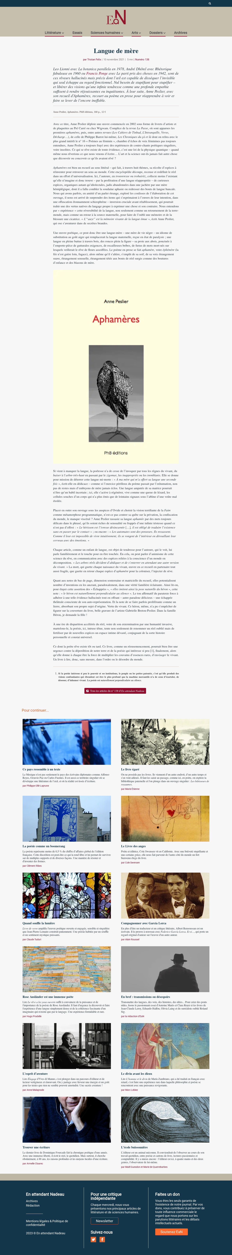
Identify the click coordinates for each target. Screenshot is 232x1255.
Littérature (53, 33)
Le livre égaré (130, 769)
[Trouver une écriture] (67, 1119)
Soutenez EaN (171, 1232)
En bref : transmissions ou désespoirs (145, 997)
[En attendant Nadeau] (116, 17)
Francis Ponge (97, 73)
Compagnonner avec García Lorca (143, 923)
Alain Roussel (132, 939)
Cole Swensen (132, 862)
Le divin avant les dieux (136, 1073)
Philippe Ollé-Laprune (38, 785)
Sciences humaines (105, 33)
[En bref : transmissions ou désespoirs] (165, 969)
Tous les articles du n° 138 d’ (117, 691)
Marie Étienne (132, 789)
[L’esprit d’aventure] (67, 1046)
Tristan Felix (94, 59)
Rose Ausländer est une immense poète (48, 997)
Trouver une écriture (36, 1147)
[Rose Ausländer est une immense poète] (67, 969)
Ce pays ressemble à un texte (41, 769)
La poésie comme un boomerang (44, 846)
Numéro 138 (142, 59)
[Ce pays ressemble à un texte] (67, 741)
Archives (180, 33)
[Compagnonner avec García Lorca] (165, 895)
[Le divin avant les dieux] (165, 1046)
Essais (77, 33)
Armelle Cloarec (35, 1163)
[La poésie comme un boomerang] (67, 818)
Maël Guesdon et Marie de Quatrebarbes (146, 1167)
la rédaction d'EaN (134, 1016)
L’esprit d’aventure (35, 1073)
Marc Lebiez (131, 1090)
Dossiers (156, 33)
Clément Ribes (34, 865)
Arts (135, 33)
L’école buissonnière (134, 1147)
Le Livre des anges (133, 846)
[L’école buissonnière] (165, 1119)
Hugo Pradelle (34, 1016)
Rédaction (33, 1205)
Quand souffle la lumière (39, 923)
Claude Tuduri (34, 939)
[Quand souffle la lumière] (67, 895)
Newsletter (104, 1221)
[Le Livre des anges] (165, 818)
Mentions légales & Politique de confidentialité (47, 1223)
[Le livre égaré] (165, 741)
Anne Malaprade (35, 1090)
